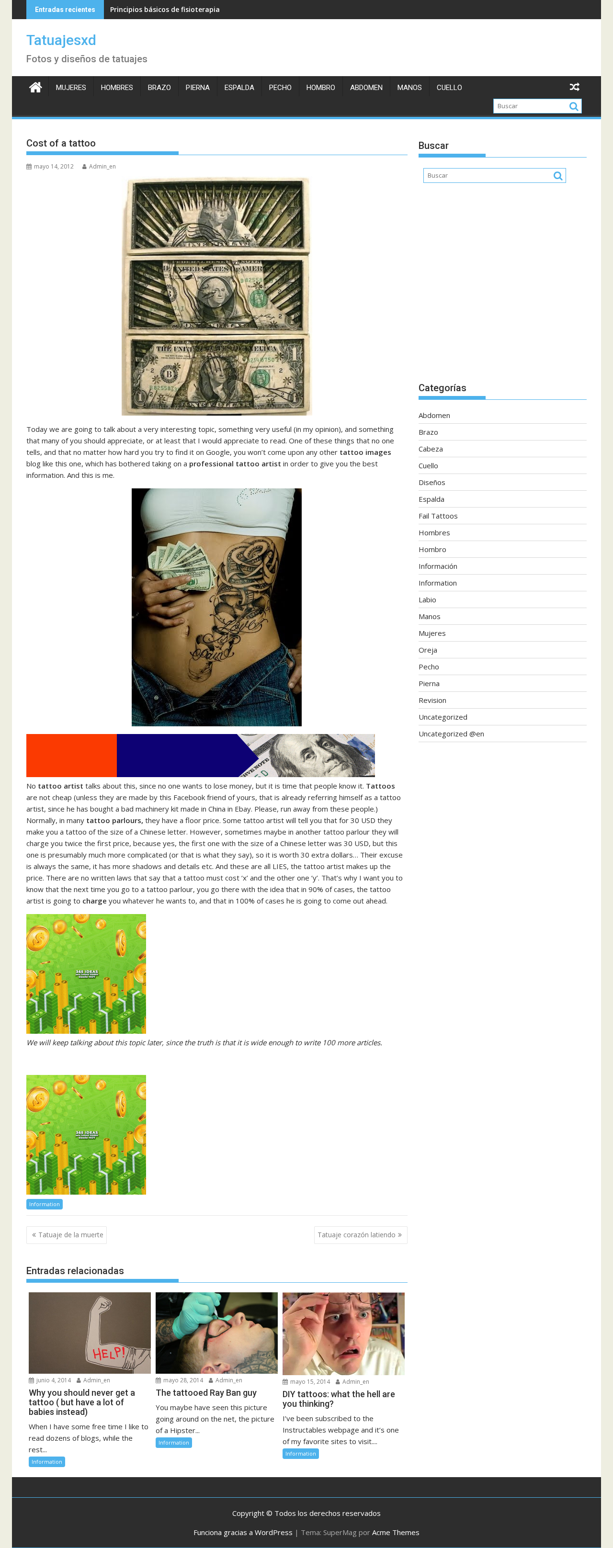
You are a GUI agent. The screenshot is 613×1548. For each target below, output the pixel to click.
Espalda (239, 87)
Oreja (428, 650)
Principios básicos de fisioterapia (165, 9)
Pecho (280, 87)
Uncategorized (443, 717)
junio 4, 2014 (53, 1380)
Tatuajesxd (61, 40)
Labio (427, 599)
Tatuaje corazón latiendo (357, 1234)
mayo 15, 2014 (309, 1382)
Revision (432, 700)
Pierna (198, 87)
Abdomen (366, 87)
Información (438, 566)
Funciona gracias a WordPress (243, 1532)
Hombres (117, 87)
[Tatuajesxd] (35, 86)
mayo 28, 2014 (182, 1380)
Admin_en (102, 166)
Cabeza (431, 448)
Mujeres (71, 87)
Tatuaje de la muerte (70, 1234)
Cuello (449, 87)
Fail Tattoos (438, 515)
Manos (409, 87)
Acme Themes (396, 1532)
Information (44, 1204)
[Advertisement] (503, 287)
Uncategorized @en (451, 733)
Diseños (432, 482)
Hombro (320, 87)
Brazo (159, 87)
